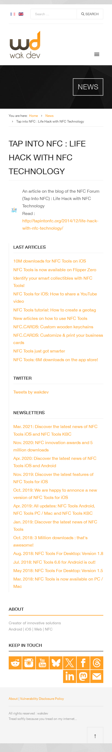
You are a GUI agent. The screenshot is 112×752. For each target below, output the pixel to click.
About (13, 699)
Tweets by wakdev (31, 391)
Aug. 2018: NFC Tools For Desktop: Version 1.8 (58, 553)
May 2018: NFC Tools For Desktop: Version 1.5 (58, 570)
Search (92, 14)
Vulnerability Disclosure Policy (42, 699)
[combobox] (53, 14)
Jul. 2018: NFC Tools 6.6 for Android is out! (54, 562)
